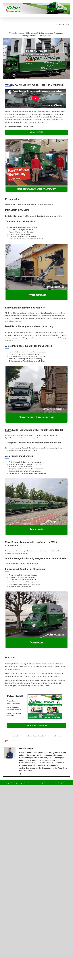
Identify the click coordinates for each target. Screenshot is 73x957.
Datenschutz (65, 783)
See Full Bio (27, 771)
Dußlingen (46, 119)
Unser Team (58, 783)
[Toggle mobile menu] (69, 15)
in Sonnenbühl (57, 736)
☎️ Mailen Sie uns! (11, 741)
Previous (61, 24)
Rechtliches (51, 783)
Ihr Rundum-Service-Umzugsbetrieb (36, 736)
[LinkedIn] (20, 774)
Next (67, 24)
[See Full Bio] (33, 770)
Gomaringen (43, 117)
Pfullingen (26, 119)
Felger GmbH (15, 736)
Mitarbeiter (39, 783)
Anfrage (45, 783)
